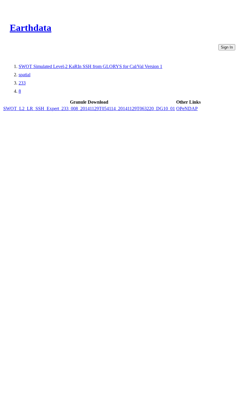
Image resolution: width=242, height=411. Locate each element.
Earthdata (30, 27)
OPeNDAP (187, 108)
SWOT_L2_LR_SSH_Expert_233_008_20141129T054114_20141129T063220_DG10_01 (89, 108)
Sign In (227, 47)
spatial (24, 74)
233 (22, 82)
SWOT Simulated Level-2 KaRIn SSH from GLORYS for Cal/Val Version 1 (90, 66)
